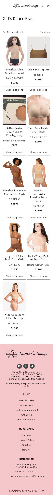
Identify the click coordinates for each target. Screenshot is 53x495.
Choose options (14, 89)
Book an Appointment (26, 410)
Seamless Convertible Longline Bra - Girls (38, 196)
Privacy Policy (26, 440)
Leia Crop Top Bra (38, 69)
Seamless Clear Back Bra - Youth (14, 71)
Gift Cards (26, 414)
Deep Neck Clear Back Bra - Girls (14, 257)
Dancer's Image (36, 491)
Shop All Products (26, 419)
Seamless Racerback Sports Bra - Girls (14, 192)
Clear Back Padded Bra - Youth (38, 130)
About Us (26, 445)
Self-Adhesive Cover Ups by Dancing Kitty (14, 132)
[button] (4, 6)
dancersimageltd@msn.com (30, 476)
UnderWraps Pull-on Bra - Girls (38, 257)
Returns (26, 449)
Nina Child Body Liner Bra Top (14, 316)
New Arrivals (26, 405)
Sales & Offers (26, 400)
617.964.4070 (30, 471)
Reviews (26, 435)
